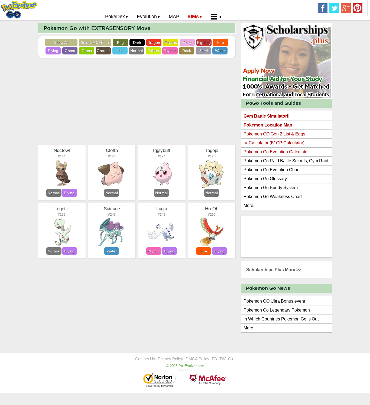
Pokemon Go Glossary (265, 178)
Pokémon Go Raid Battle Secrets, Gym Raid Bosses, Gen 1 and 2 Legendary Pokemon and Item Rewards (286, 161)
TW (222, 359)
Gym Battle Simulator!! (267, 116)
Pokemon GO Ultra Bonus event (274, 301)
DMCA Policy (197, 359)
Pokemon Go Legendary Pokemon (277, 310)
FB (214, 359)
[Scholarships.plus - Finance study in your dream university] (286, 60)
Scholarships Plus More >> (273, 269)
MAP (174, 16)
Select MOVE (93, 42)
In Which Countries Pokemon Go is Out (281, 319)
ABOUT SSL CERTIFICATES (160, 380)
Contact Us (145, 359)
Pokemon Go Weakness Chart (273, 196)
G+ (231, 359)
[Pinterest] (357, 7)
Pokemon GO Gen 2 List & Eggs (274, 134)
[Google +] (346, 7)
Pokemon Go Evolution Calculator (276, 152)
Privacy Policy (170, 359)
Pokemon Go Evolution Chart (272, 169)
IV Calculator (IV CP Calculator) (274, 143)
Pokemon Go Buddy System (271, 187)
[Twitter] (334, 7)
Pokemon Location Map (268, 125)
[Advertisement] (136, 101)
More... (250, 205)
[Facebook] (322, 7)
